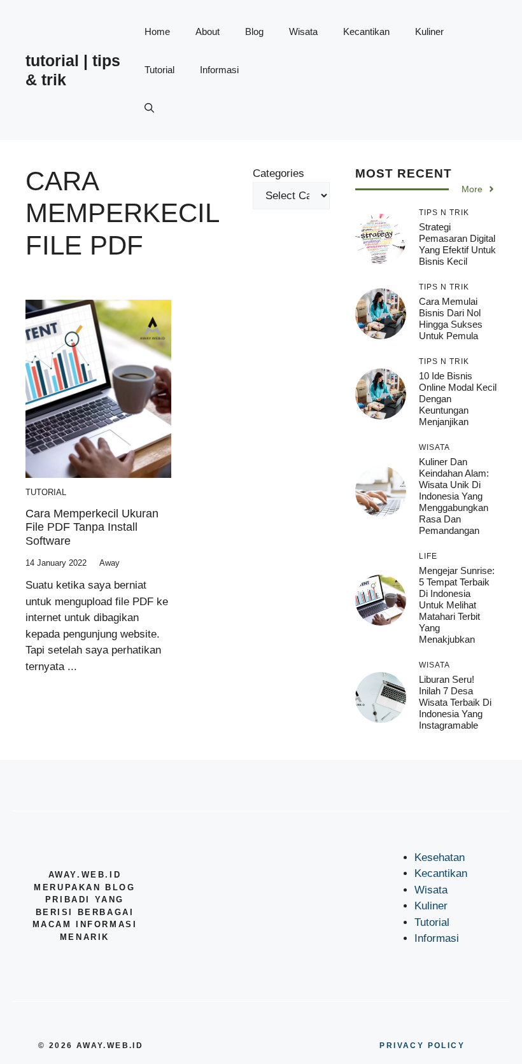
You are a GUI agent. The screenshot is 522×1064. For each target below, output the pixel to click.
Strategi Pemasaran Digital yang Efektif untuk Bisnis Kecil (457, 244)
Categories (278, 173)
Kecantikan (366, 31)
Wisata (303, 31)
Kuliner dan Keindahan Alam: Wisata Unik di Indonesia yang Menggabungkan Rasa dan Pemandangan (454, 496)
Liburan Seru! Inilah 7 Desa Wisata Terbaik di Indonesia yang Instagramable (455, 702)
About (207, 31)
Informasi (219, 69)
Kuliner (429, 31)
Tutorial (159, 69)
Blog (254, 31)
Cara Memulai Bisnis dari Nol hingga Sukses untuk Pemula (451, 318)
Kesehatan (439, 857)
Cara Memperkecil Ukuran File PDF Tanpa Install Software (92, 527)
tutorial (45, 492)
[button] (149, 108)
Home (157, 31)
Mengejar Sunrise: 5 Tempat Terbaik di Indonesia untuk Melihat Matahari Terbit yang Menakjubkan (457, 605)
